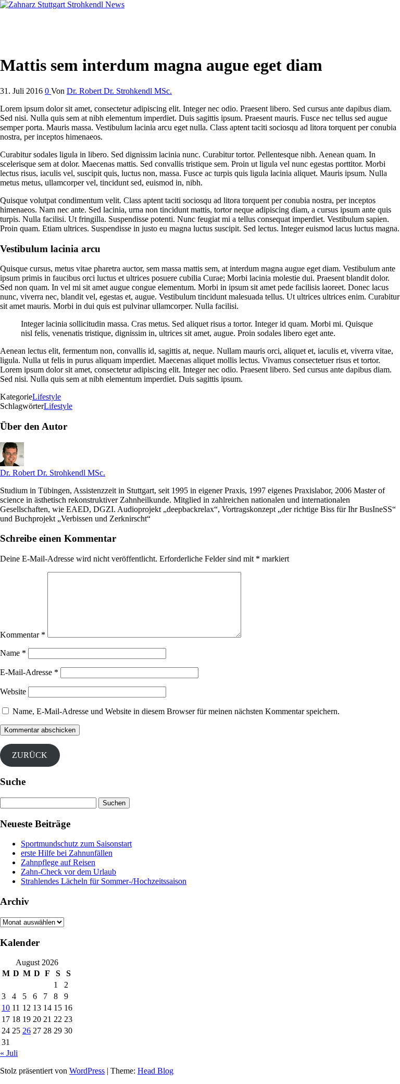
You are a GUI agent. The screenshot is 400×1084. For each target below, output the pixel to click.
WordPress (87, 1070)
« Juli (9, 1053)
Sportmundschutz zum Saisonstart (76, 843)
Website (13, 691)
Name (13, 653)
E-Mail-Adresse (29, 672)
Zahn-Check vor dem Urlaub (68, 871)
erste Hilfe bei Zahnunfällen (67, 853)
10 (6, 1007)
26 (26, 1030)
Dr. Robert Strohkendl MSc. (46, 22)
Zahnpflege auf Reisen (58, 862)
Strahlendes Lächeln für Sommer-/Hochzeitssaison (103, 881)
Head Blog (155, 1070)
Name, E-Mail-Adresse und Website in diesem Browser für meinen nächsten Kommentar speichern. (176, 711)
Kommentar (22, 634)
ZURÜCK (29, 755)
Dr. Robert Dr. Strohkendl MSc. (119, 90)
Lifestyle (46, 396)
